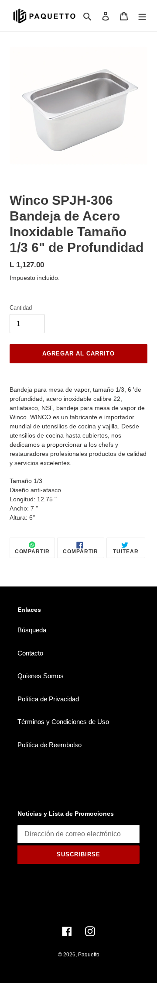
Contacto (30, 653)
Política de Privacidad (48, 699)
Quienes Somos (40, 675)
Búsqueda (31, 630)
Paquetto (88, 955)
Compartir (32, 551)
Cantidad (21, 307)
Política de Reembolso (49, 744)
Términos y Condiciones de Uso (63, 721)
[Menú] (142, 16)
